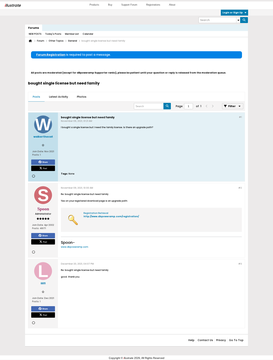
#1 (240, 117)
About (172, 4)
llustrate (12, 5)
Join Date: (38, 151)
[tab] (36, 97)
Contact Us (205, 340)
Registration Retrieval (96, 213)
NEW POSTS (35, 33)
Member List (72, 33)
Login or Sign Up (232, 12)
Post (45, 168)
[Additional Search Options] (238, 20)
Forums (33, 28)
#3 (240, 263)
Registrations (153, 4)
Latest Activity (58, 97)
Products (94, 4)
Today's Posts (53, 33)
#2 (240, 187)
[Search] (244, 20)
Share (45, 162)
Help (191, 340)
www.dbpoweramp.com (74, 246)
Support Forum (129, 4)
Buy (110, 4)
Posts (36, 97)
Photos (81, 97)
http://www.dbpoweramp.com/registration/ (111, 216)
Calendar (88, 33)
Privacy (221, 340)
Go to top (236, 340)
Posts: (35, 154)
